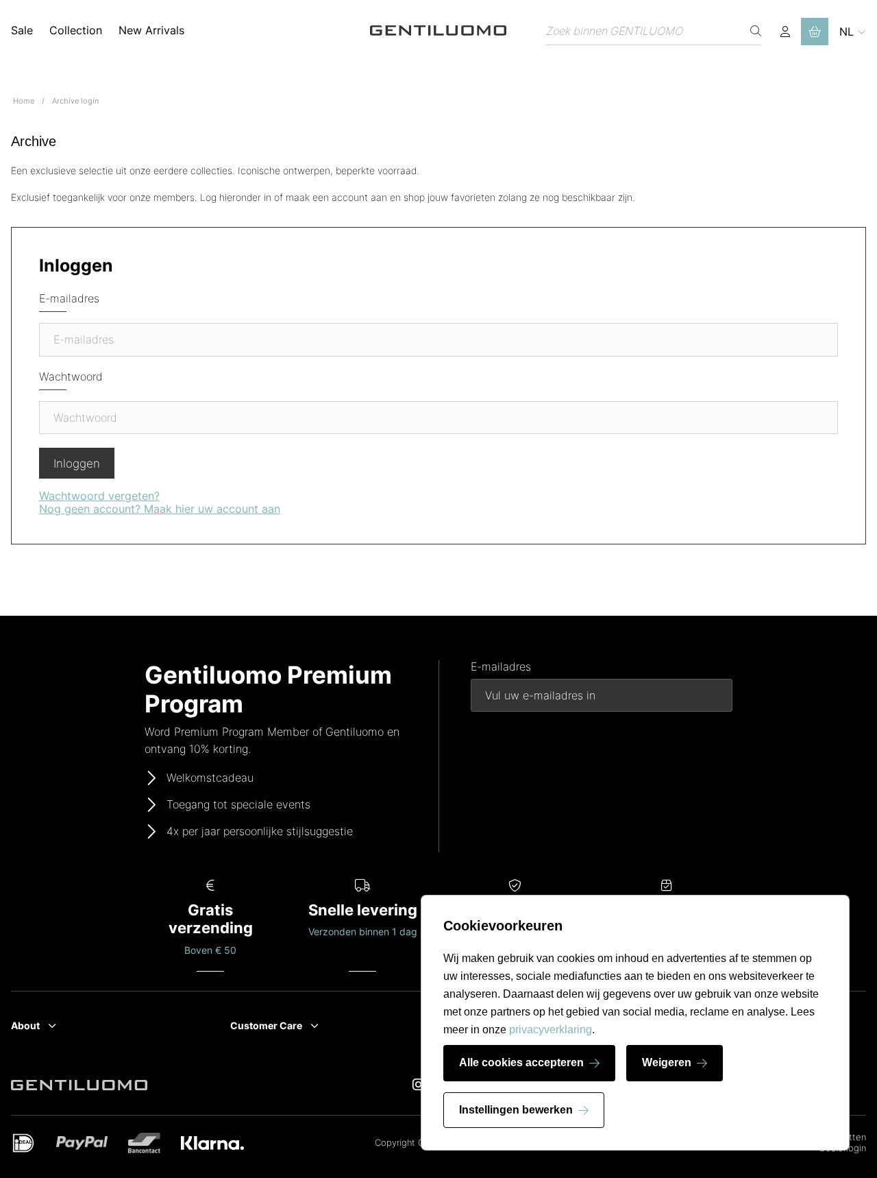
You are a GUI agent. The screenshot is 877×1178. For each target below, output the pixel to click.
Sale (22, 30)
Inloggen (76, 463)
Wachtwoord (71, 376)
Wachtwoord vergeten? (99, 496)
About (25, 1025)
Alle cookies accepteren (521, 1062)
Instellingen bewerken (516, 1110)
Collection (75, 30)
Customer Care (266, 1025)
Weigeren (666, 1062)
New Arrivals (151, 30)
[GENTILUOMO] (438, 31)
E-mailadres (69, 298)
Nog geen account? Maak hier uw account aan (159, 509)
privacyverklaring (550, 1029)
